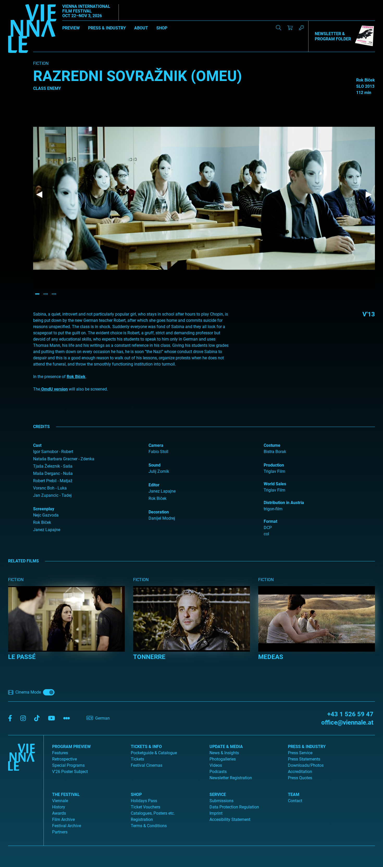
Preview (71, 28)
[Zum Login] (301, 27)
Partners (59, 832)
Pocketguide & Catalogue (154, 752)
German (102, 718)
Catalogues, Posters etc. (153, 813)
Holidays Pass (144, 800)
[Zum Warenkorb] (290, 27)
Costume (272, 445)
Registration (142, 819)
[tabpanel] (204, 195)
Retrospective (64, 759)
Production (274, 465)
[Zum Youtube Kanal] (51, 718)
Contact (295, 800)
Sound (154, 465)
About (141, 28)
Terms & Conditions (149, 825)
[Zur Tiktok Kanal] (37, 718)
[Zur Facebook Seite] (10, 718)
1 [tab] (37, 293)
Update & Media (226, 746)
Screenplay (43, 508)
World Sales (275, 483)
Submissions (221, 800)
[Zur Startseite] (32, 29)
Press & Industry (107, 28)
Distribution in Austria (284, 502)
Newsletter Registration (230, 777)
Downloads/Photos (306, 765)
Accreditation (300, 771)
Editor (154, 484)
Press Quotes (300, 777)
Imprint (216, 813)
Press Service (300, 752)
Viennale (60, 800)
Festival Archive (66, 825)
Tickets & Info (146, 746)
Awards (59, 813)
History (58, 807)
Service (217, 794)
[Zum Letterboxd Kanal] (66, 718)
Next (368, 194)
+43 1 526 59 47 (350, 714)
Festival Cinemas (146, 765)
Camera (156, 445)
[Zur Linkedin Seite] (23, 718)
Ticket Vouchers (145, 807)
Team (293, 794)
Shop (161, 28)
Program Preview (71, 746)
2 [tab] (46, 293)
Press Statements (304, 759)
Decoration (159, 512)
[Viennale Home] (21, 788)
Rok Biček (76, 376)
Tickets (137, 759)
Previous (39, 194)
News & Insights (224, 752)
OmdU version (54, 389)
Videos (215, 765)
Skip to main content (19, 3)
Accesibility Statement (229, 819)
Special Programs (68, 765)
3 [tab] (54, 293)
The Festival (66, 794)
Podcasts (218, 771)
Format (270, 521)
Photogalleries (222, 759)
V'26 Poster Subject (70, 771)
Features (60, 752)
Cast (37, 445)
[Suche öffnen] (278, 27)
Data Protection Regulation (234, 807)
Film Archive (63, 819)
